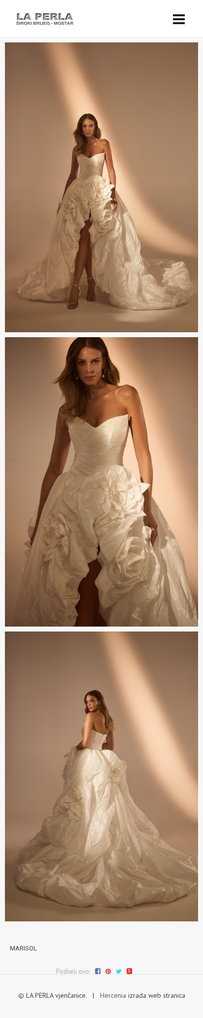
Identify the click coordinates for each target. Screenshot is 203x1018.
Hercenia (113, 995)
